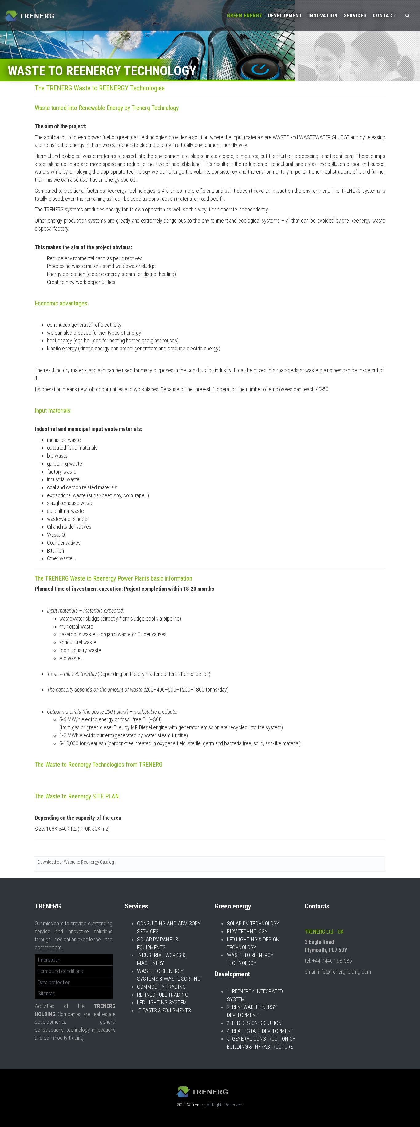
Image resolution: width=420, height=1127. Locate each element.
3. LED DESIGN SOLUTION (254, 1023)
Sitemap (46, 993)
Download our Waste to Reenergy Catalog (76, 862)
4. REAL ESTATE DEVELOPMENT (260, 1031)
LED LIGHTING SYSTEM (162, 1002)
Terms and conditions (60, 971)
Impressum (50, 959)
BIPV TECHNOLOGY (247, 931)
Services (355, 15)
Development (285, 15)
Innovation (323, 15)
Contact (384, 15)
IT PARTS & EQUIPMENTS (164, 1010)
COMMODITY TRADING (161, 986)
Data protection (54, 982)
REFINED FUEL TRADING (162, 994)
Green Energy (244, 15)
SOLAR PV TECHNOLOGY (253, 923)
